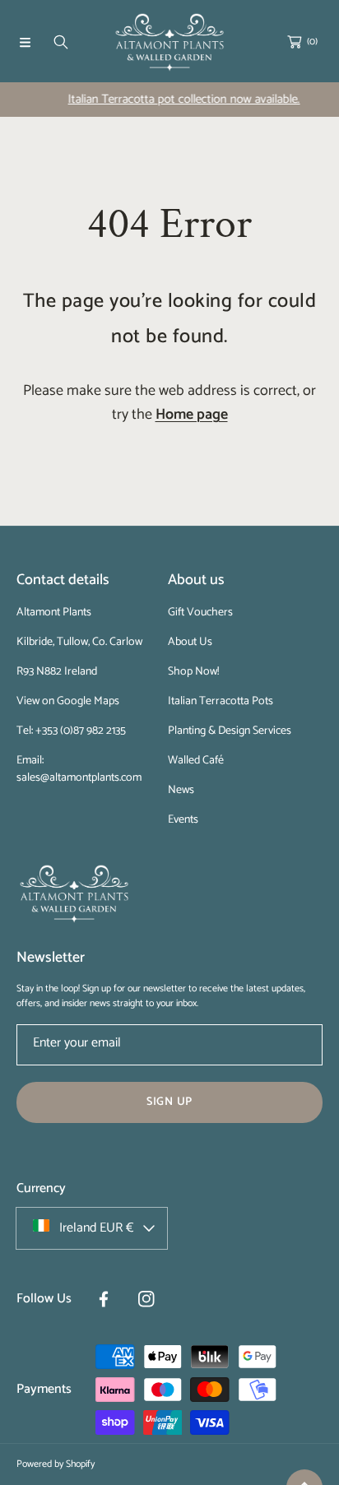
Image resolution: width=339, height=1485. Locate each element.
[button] (25, 42)
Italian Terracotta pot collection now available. (177, 99)
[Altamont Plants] (169, 42)
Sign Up (169, 1102)
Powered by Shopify (55, 1464)
